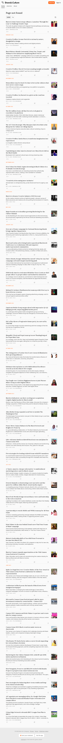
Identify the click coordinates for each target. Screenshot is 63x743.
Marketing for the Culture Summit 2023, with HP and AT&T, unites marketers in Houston (26, 656)
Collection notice (43, 731)
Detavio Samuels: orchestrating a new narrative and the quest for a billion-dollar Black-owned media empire (25, 484)
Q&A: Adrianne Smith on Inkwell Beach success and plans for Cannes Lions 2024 (27, 441)
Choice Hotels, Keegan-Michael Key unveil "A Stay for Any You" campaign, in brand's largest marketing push (27, 260)
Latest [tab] (8, 17)
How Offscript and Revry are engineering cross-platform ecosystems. (25, 87)
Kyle (14, 201)
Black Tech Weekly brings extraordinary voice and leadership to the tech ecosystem (27, 498)
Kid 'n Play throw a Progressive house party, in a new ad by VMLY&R (26, 322)
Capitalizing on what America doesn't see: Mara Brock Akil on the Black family (27, 152)
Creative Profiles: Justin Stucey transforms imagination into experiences (27, 140)
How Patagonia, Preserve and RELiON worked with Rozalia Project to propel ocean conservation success (26, 670)
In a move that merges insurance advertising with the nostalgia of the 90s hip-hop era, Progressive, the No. (27, 326)
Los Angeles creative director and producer (18, 143)
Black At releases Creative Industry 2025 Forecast (23, 196)
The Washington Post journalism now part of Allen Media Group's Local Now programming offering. (27, 416)
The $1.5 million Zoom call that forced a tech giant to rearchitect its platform (24, 112)
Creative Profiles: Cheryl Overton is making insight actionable (27, 69)
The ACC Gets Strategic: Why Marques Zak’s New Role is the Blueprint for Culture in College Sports (26, 126)
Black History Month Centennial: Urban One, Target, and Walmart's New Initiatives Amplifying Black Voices (25, 52)
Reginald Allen (14, 59)
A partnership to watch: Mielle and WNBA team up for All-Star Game (27, 511)
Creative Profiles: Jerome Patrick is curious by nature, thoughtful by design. (25, 40)
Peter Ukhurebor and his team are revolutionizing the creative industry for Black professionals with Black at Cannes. (27, 557)
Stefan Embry (16, 89)
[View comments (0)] (21, 32)
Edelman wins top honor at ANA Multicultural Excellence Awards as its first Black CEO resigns (25, 368)
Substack (23, 739)
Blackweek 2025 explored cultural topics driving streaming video (24, 155)
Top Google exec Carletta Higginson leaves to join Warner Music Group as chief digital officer (26, 381)
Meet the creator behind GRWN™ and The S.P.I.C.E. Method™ (23, 71)
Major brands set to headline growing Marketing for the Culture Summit (25, 212)
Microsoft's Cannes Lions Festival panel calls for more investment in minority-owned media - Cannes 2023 (25, 600)
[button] (3, 6)
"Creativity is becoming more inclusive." (20, 181)
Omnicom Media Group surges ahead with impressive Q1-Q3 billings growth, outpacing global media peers (27, 308)
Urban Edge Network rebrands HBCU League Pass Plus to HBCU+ (26, 713)
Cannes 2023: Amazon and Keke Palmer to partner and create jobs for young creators (27, 614)
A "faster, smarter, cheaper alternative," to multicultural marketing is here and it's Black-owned (25, 470)
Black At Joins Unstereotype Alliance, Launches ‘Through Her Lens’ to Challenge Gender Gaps (27, 23)
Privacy (32, 731)
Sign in (58, 2)
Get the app (39, 735)
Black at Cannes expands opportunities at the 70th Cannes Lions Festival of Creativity (26, 553)
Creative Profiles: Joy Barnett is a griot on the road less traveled (25, 96)
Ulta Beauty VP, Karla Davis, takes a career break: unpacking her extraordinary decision (27, 642)
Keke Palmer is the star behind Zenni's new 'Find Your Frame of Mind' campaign (27, 525)
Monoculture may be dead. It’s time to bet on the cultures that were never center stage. (27, 84)
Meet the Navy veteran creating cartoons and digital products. (23, 43)
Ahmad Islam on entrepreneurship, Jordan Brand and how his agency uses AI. (27, 183)
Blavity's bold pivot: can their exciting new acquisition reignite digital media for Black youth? (25, 399)
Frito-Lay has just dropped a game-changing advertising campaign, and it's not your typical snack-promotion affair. (27, 295)
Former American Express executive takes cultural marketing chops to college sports (25, 129)
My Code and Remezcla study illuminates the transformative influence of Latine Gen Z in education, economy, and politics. (26, 357)
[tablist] (10, 17)
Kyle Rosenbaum (14, 45)
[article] (31, 27)
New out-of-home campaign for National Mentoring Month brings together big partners (26, 230)
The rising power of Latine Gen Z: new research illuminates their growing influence (26, 354)
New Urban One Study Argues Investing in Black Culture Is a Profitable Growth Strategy (27, 168)
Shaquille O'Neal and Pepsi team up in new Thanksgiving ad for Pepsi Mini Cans (26, 336)
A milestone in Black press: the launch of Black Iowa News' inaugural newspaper (26, 586)
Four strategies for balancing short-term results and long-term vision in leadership (26, 683)
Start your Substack (27, 735)
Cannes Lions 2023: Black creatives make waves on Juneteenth (23, 628)
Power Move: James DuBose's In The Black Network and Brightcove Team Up (25, 427)
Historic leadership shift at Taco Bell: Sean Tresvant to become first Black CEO (25, 539)
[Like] (7, 47)
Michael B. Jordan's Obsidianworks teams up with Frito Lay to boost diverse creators (27, 291)
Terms (36, 731)
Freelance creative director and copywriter (18, 99)
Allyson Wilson (17, 676)
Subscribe (51, 2)
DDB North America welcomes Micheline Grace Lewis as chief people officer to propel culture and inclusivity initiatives (27, 274)
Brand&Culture (14, 29)
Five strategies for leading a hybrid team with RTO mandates (27, 453)
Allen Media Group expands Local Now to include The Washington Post (24, 413)
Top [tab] (13, 17)
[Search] (55, 17)
